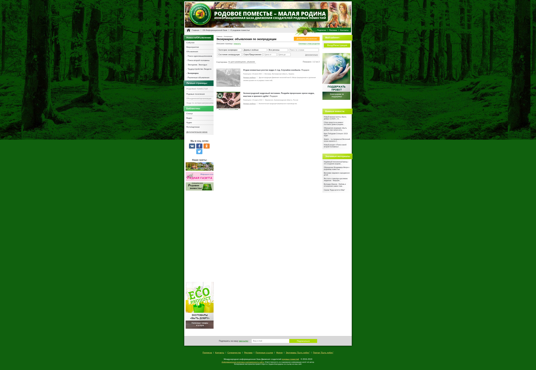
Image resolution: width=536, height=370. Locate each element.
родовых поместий (290, 359)
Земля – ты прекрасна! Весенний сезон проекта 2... (337, 140)
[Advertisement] (200, 238)
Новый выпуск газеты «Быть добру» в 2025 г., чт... (335, 118)
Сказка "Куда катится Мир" (334, 190)
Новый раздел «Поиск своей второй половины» (335, 146)
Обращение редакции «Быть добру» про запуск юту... (335, 129)
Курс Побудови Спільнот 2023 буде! (336, 135)
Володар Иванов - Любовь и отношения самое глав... (335, 185)
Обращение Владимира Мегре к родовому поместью (336, 168)
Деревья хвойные (249, 77)
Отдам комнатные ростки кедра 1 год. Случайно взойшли (271, 70)
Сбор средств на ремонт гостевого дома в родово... (334, 123)
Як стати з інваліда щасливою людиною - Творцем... (336, 180)
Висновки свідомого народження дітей (337, 174)
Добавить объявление (307, 39)
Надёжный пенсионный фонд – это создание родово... (336, 163)
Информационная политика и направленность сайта (243, 362)
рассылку (243, 341)
